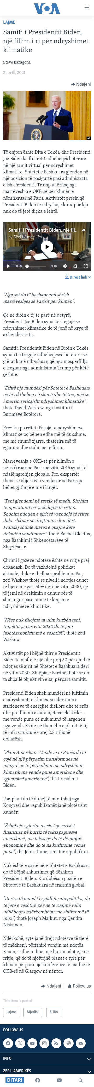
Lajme (9, 22)
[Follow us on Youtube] (32, 1043)
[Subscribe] (81, 1043)
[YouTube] (59, 1080)
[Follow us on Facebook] (8, 1043)
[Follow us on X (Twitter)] (20, 1043)
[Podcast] (68, 1043)
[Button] (81, 84)
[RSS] (56, 1043)
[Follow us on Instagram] (44, 1043)
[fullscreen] (85, 266)
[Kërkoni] (81, 1080)
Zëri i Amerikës (27, 237)
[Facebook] (38, 1080)
